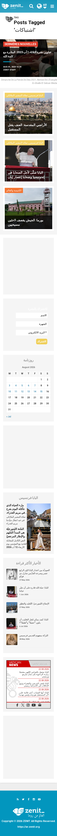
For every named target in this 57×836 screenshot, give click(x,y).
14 (35, 391)
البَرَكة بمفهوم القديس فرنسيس (33, 635)
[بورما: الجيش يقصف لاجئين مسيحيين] (28, 208)
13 (28, 391)
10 (9, 391)
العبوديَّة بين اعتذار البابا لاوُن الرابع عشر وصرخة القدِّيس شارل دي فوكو (34, 573)
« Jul (8, 416)
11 (16, 391)
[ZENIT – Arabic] (16, 6)
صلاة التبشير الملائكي (17, 95)
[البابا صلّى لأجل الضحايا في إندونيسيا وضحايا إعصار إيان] (28, 160)
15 (41, 391)
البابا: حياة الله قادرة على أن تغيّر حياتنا (33, 589)
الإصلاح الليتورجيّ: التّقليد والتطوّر (34, 603)
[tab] (17, 664)
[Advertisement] (28, 266)
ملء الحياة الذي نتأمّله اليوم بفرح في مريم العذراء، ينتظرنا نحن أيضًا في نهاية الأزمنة (15, 513)
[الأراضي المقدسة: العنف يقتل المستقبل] (28, 113)
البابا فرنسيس (36, 95)
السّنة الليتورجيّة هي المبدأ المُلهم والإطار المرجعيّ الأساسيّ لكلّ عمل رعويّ (16, 536)
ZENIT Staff (9, 70)
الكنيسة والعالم (13, 190)
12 (22, 391)
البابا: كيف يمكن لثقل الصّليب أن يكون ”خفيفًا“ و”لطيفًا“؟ (33, 621)
